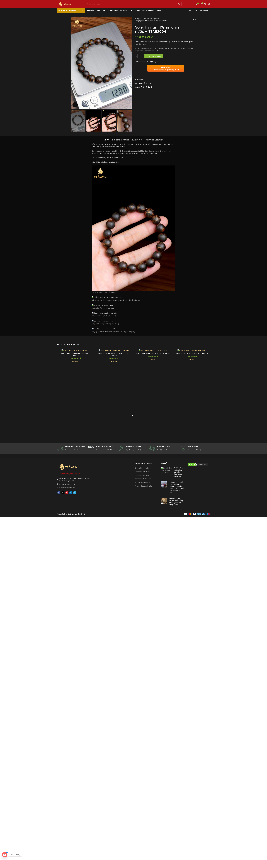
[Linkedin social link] (149, 87)
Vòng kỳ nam (155, 18)
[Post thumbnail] (167, 472)
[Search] (209, 4)
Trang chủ (138, 18)
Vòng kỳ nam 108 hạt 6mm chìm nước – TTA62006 (75, 354)
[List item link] (74, 484)
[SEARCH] (179, 4)
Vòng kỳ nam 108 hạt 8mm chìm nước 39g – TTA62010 (114, 354)
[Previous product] (191, 20)
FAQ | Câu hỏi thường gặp (198, 10)
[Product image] (75, 350)
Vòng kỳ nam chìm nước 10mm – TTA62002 (192, 353)
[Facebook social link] (141, 87)
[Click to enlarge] (75, 104)
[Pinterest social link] (146, 87)
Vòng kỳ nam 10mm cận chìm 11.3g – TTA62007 (153, 353)
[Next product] (195, 20)
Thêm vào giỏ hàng (154, 56)
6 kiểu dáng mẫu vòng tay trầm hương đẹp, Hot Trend (178, 472)
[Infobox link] (164, 448)
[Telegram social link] (151, 87)
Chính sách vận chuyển (142, 472)
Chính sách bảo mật (142, 468)
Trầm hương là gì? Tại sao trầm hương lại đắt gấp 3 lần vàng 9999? (176, 501)
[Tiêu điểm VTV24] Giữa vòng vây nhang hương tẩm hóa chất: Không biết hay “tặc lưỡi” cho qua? (176, 487)
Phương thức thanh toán (143, 486)
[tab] (106, 139)
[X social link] (143, 87)
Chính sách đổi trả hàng (143, 479)
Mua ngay (75, 361)
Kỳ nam (147, 18)
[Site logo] (64, 4)
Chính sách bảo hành (142, 475)
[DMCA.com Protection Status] (197, 465)
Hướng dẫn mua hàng (142, 482)
